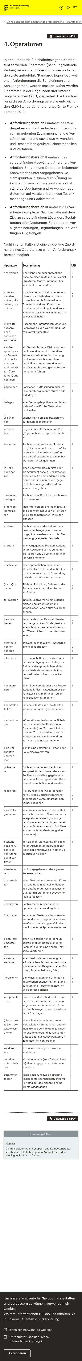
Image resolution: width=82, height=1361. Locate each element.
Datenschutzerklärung (42, 1319)
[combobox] (61, 8)
